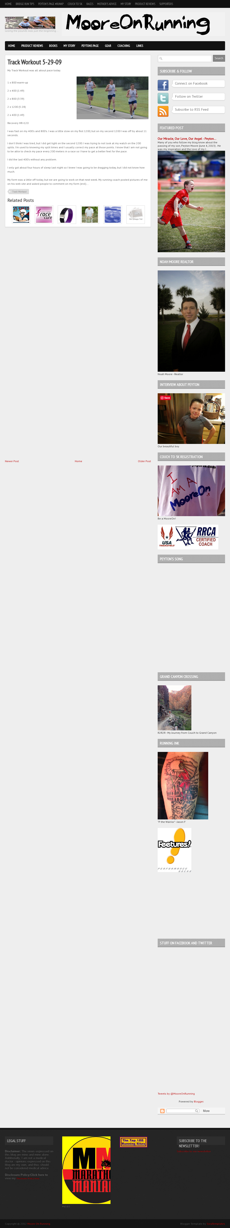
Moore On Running (38, 1223)
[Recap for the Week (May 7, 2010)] (135, 223)
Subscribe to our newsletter (194, 1151)
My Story (126, 4)
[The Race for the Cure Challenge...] (44, 223)
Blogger (198, 1101)
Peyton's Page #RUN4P (51, 4)
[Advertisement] (186, 905)
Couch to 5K (75, 4)
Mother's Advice (107, 4)
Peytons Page (90, 46)
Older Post (144, 461)
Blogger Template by (202, 1223)
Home (8, 4)
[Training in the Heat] (113, 223)
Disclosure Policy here (28, 1178)
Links (139, 46)
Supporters (166, 4)
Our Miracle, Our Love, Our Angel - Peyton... (187, 139)
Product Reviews (145, 4)
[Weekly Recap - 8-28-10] (90, 223)
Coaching (123, 46)
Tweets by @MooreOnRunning (176, 1093)
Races (89, 4)
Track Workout (19, 191)
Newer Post (12, 461)
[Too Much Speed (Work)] (21, 223)
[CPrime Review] (67, 223)
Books (53, 46)
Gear (108, 46)
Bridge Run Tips (25, 4)
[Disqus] (78, 285)
